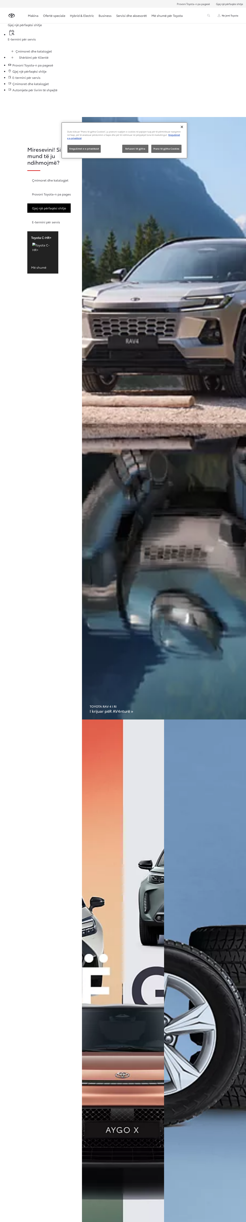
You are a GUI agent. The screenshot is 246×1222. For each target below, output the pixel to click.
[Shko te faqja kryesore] (11, 15)
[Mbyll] (182, 127)
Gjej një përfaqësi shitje (229, 4)
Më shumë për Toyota (167, 15)
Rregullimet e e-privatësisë (84, 148)
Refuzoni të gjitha (135, 148)
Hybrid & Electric (82, 15)
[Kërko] (208, 15)
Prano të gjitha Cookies (166, 148)
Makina (33, 15)
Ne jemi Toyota (230, 15)
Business (105, 15)
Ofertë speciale (54, 15)
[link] (164, 418)
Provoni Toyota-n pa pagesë (193, 4)
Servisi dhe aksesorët (131, 15)
